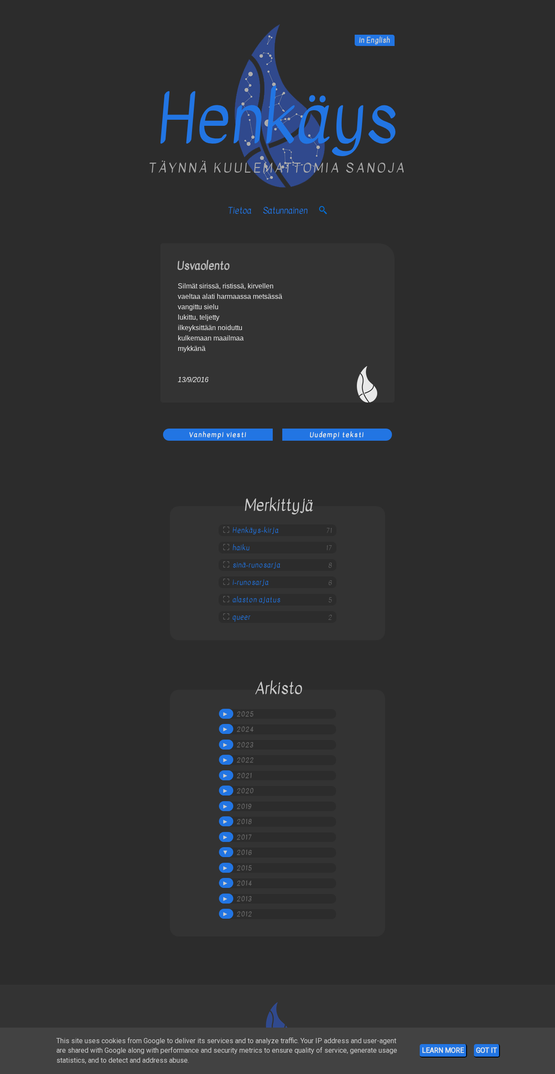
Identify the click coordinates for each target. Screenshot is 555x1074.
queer (241, 617)
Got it (486, 1050)
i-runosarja (250, 582)
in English (374, 40)
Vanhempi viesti (218, 434)
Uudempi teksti (337, 434)
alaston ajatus (256, 600)
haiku (241, 548)
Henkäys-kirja (255, 530)
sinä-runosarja (256, 565)
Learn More (443, 1050)
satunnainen (285, 210)
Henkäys (277, 120)
